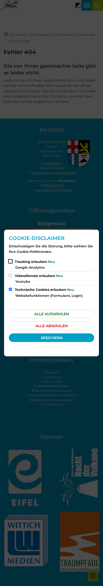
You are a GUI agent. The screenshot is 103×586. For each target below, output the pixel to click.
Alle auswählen (51, 314)
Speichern (52, 338)
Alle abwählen (51, 326)
